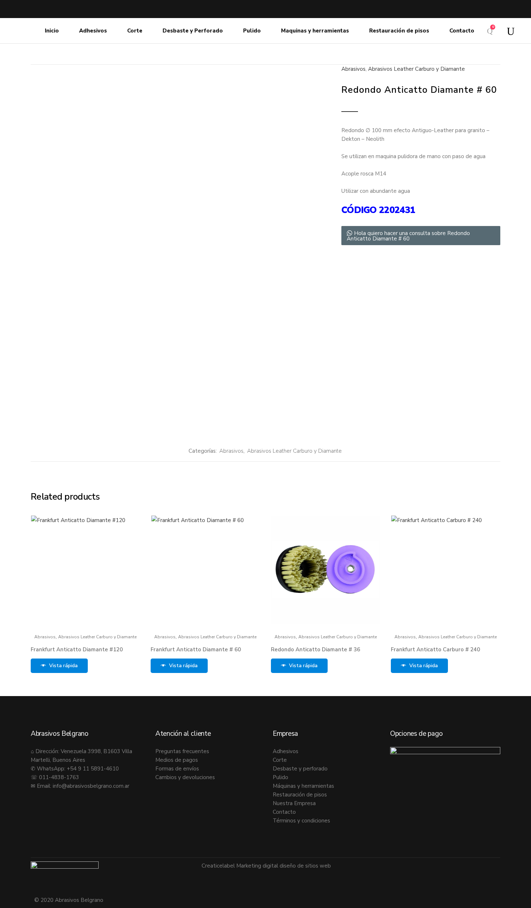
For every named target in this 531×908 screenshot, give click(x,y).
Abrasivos (353, 69)
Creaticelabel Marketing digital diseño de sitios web (266, 865)
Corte (280, 760)
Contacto (284, 812)
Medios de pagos (176, 760)
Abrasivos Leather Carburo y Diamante (416, 69)
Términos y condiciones (301, 820)
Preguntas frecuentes (182, 751)
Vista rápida (63, 665)
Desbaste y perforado (300, 768)
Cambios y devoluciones (185, 777)
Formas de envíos (177, 768)
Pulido (280, 777)
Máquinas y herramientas (303, 786)
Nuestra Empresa (294, 803)
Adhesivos (285, 751)
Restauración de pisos (300, 794)
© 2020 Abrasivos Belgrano (68, 900)
